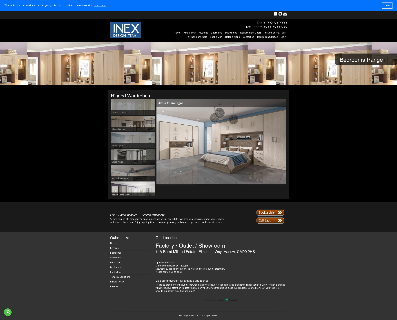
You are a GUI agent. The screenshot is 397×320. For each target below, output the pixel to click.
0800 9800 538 (275, 26)
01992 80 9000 (275, 22)
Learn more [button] (100, 5)
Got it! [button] (387, 5)
